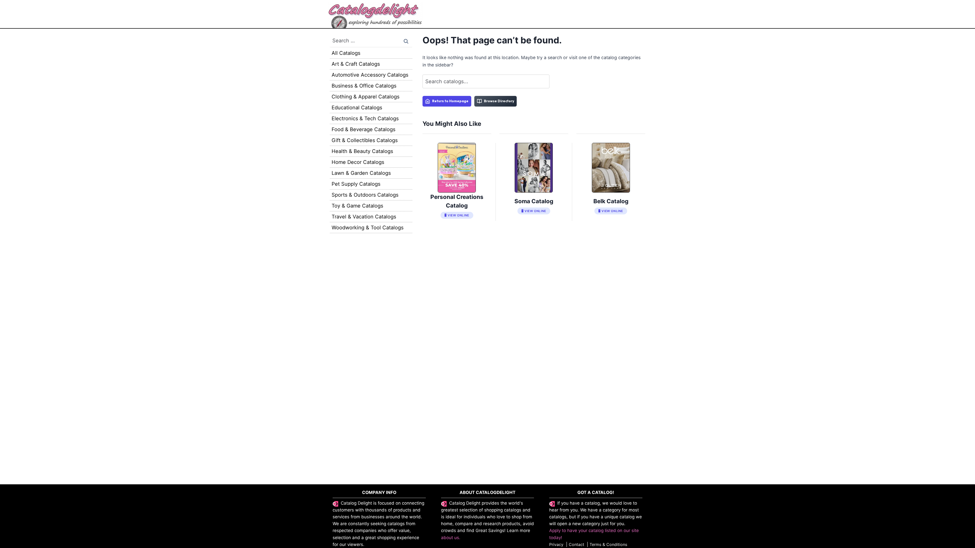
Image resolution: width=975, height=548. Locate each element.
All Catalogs (346, 53)
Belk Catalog (610, 201)
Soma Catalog (533, 201)
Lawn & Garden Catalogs (361, 173)
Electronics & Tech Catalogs (365, 118)
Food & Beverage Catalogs (363, 129)
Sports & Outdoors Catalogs (365, 195)
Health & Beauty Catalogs (362, 151)
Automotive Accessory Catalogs (370, 75)
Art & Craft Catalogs (356, 64)
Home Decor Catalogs (358, 162)
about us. (450, 537)
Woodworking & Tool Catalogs (367, 228)
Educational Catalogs (357, 108)
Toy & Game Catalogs (357, 206)
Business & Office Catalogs (364, 86)
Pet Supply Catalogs (356, 184)
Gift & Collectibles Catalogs (365, 140)
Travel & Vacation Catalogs (364, 217)
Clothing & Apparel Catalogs (365, 97)
